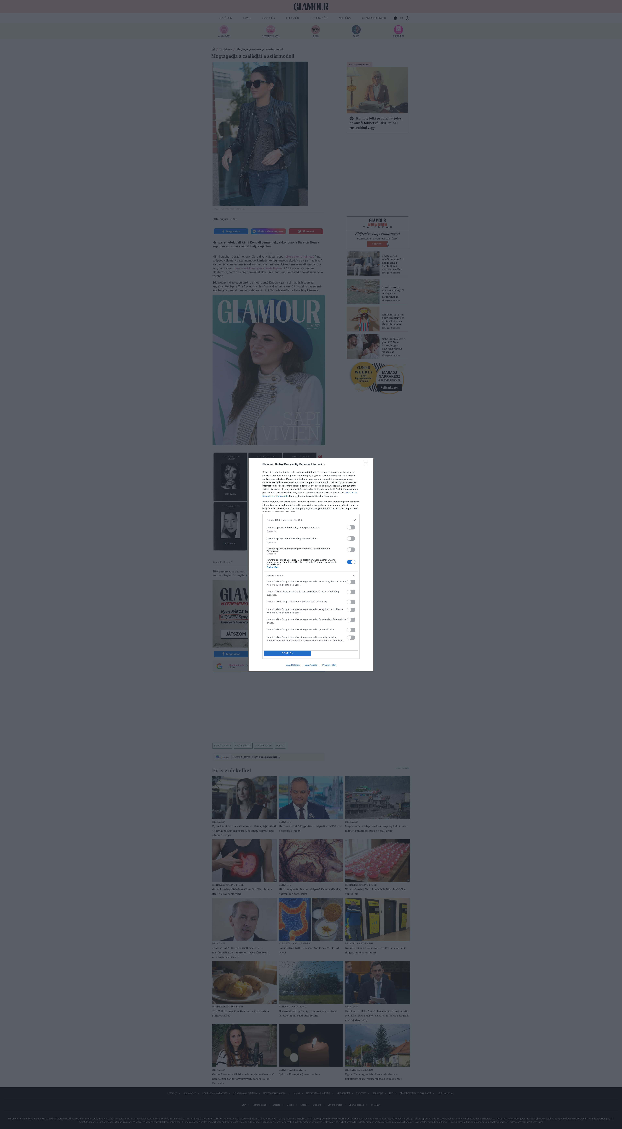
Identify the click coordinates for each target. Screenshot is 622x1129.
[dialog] (311, 564)
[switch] (351, 527)
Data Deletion (293, 665)
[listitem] (311, 520)
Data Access (311, 665)
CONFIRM (288, 653)
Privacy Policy (329, 665)
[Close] (367, 464)
